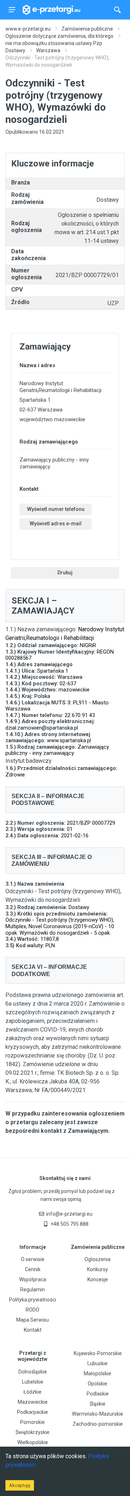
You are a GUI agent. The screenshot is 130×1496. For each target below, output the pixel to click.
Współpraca (32, 1279)
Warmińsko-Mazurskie (97, 1414)
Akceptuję (19, 1485)
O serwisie (32, 1259)
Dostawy (15, 50)
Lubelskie (32, 1382)
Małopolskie (97, 1373)
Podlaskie (98, 1394)
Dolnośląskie (32, 1372)
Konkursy (97, 1269)
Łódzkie (32, 1392)
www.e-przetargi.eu (28, 29)
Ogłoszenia (97, 1259)
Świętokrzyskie (32, 1432)
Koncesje (97, 1279)
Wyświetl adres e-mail (56, 523)
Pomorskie (32, 1422)
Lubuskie (97, 1363)
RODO (32, 1310)
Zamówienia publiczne (87, 29)
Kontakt (33, 1330)
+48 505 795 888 (69, 1224)
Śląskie (97, 1404)
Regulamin (32, 1289)
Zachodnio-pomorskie (98, 1424)
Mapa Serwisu (32, 1320)
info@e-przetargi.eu (69, 1214)
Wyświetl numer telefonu (55, 509)
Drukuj (65, 572)
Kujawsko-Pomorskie (98, 1353)
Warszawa (48, 50)
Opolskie (97, 1383)
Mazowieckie (33, 1402)
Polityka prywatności (32, 1300)
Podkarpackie (32, 1412)
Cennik (32, 1269)
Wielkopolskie (32, 1442)
